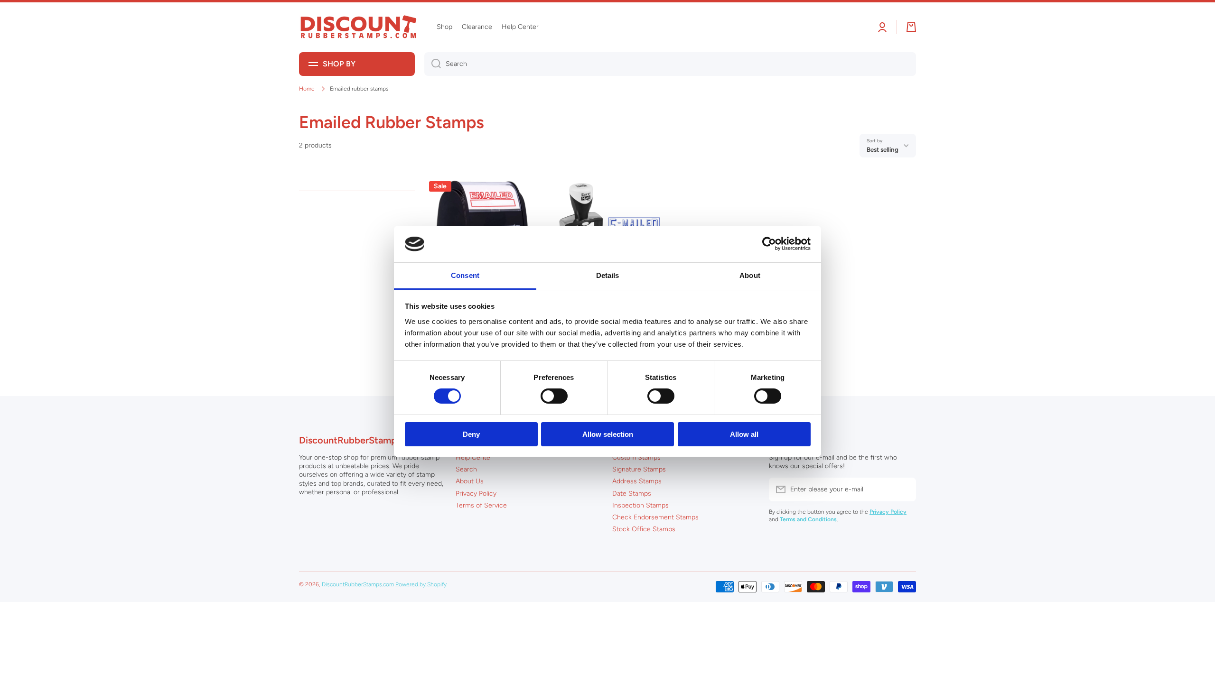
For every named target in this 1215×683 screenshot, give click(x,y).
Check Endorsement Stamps (655, 517)
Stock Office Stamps (643, 529)
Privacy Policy (476, 493)
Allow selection (607, 434)
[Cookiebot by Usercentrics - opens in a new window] (769, 244)
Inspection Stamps (640, 505)
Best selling (882, 149)
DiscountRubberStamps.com (358, 584)
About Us (470, 481)
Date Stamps (631, 493)
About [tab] (749, 275)
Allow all (744, 434)
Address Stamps (637, 481)
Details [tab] (607, 275)
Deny (471, 434)
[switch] (554, 396)
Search (466, 469)
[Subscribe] (904, 489)
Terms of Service (481, 505)
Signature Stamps (639, 469)
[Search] (432, 64)
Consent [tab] (465, 275)
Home (307, 88)
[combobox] (670, 64)
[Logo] (358, 27)
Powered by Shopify (421, 584)
